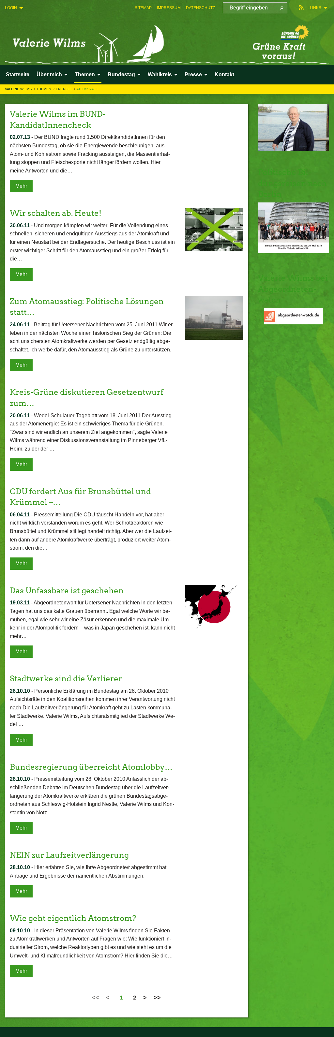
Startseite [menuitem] (17, 74)
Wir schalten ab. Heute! (55, 213)
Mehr (21, 186)
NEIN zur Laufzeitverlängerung (69, 855)
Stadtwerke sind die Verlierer (66, 678)
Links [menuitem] (315, 8)
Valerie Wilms (19, 89)
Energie (64, 89)
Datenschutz (200, 8)
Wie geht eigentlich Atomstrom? (73, 918)
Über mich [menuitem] (49, 74)
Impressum (169, 8)
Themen (44, 89)
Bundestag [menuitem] (121, 74)
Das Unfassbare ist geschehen (67, 590)
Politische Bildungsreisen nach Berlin (292, 183)
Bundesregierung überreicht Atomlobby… (91, 767)
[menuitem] (143, 8)
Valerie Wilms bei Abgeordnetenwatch (293, 288)
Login (11, 8)
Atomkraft (87, 89)
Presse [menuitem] (193, 74)
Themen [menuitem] (85, 74)
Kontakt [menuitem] (224, 74)
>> (157, 997)
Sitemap (143, 8)
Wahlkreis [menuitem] (160, 74)
